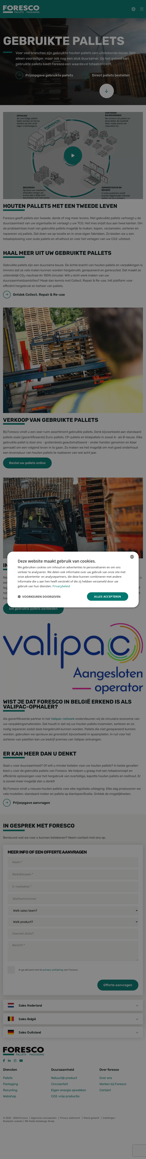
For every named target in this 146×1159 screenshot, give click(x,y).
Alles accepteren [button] (107, 596)
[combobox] (132, 557)
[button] (39, 596)
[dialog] (73, 579)
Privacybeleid (61, 586)
